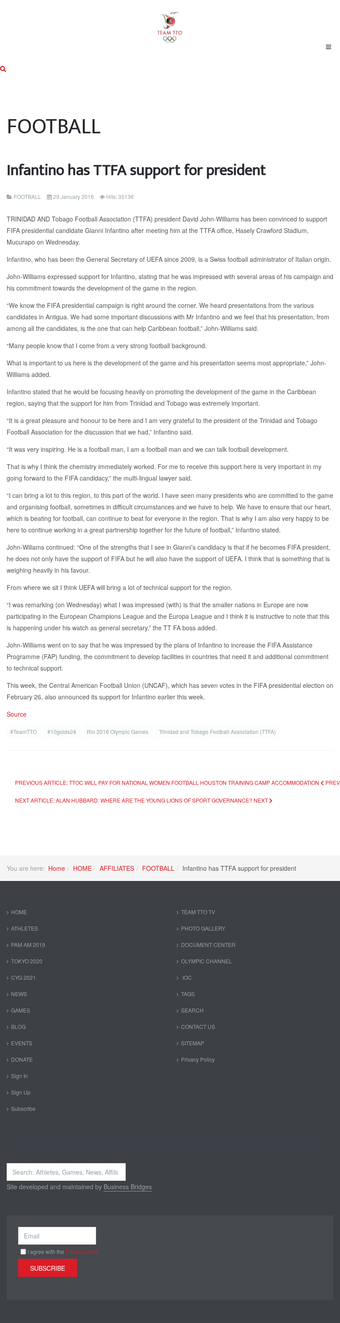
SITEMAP (192, 1043)
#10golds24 (62, 731)
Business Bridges (128, 1186)
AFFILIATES (117, 868)
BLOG (18, 1026)
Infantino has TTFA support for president (136, 170)
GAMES (20, 1010)
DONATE (22, 1059)
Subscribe (23, 1108)
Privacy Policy (198, 1059)
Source (17, 714)
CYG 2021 (23, 977)
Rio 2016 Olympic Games (118, 731)
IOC (186, 977)
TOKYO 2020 (26, 961)
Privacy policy (82, 1251)
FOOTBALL (158, 868)
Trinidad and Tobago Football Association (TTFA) (217, 731)
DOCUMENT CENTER (208, 944)
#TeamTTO (24, 731)
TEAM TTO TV (198, 912)
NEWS (19, 993)
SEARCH (192, 1010)
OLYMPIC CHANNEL (206, 961)
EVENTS (21, 1043)
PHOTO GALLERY (203, 928)
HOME (82, 868)
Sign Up (21, 1092)
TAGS (188, 993)
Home (56, 868)
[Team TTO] (170, 23)
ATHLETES (24, 928)
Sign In (19, 1075)
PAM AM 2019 (28, 944)
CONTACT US (198, 1026)
